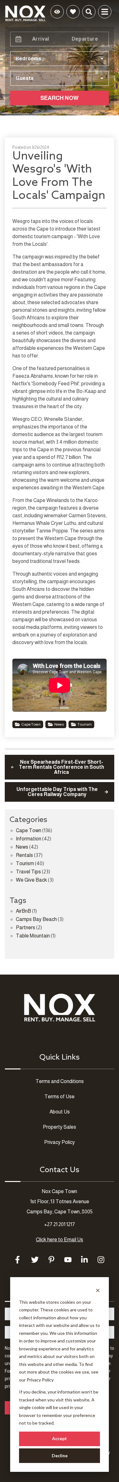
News (59, 724)
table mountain (33, 935)
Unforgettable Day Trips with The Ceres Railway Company (57, 792)
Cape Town (31, 724)
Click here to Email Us (59, 1239)
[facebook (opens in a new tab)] (18, 1259)
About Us (60, 1111)
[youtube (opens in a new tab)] (68, 1259)
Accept (59, 1438)
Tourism (84, 724)
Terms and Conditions (60, 1081)
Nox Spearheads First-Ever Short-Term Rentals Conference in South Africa (61, 767)
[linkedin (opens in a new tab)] (84, 1259)
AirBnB (23, 911)
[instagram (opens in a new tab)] (101, 1259)
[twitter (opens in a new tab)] (35, 1259)
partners (25, 927)
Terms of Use (59, 1096)
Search (31, 11)
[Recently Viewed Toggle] (57, 11)
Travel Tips (28, 871)
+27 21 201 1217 (59, 1224)
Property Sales (59, 1127)
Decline (60, 1455)
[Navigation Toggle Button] (104, 11)
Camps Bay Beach (36, 919)
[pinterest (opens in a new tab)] (51, 1259)
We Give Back (31, 880)
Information (28, 838)
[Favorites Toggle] (73, 11)
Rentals (24, 855)
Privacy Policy (40, 1379)
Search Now (59, 98)
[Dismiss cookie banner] (98, 1290)
